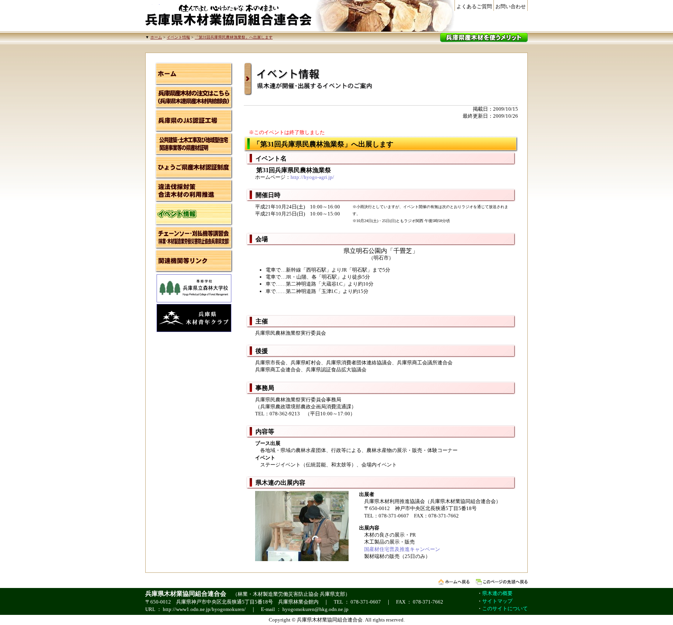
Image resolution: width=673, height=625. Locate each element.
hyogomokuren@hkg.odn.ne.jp (315, 609)
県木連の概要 (497, 593)
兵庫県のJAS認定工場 (194, 120)
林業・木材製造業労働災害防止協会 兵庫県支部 (291, 594)
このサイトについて (505, 608)
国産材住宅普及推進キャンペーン (402, 549)
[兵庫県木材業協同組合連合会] (228, 15)
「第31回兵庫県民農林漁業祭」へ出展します (234, 37)
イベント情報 (178, 37)
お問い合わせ (510, 6)
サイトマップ (497, 601)
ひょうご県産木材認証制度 (194, 167)
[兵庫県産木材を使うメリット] (484, 37)
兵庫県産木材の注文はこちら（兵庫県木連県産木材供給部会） (194, 97)
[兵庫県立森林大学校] (194, 301)
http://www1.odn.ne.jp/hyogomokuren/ (204, 609)
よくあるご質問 (474, 6)
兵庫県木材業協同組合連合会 (185, 593)
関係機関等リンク (194, 261)
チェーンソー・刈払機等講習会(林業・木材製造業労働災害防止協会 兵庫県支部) (194, 237)
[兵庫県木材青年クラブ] (194, 330)
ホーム (156, 37)
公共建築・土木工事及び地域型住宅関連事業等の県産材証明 (194, 144)
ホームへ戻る (454, 582)
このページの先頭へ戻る (502, 582)
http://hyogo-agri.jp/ (312, 177)
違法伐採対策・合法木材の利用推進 (194, 191)
